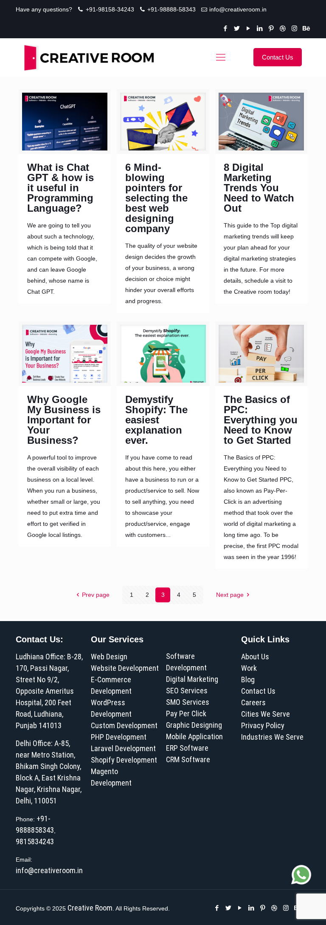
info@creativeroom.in (238, 9)
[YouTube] (248, 28)
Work (249, 668)
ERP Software (187, 747)
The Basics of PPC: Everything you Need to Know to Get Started (261, 420)
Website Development (125, 668)
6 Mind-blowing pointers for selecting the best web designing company (156, 198)
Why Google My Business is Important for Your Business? (64, 420)
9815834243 (35, 841)
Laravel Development (123, 748)
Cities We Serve (265, 713)
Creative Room (89, 907)
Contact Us (258, 691)
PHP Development (118, 736)
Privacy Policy (262, 725)
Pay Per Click (186, 713)
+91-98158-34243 (110, 9)
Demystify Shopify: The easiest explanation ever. (156, 420)
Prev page (96, 594)
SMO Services (187, 702)
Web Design (109, 656)
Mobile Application (194, 736)
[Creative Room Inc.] (89, 57)
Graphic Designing (194, 725)
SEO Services (187, 690)
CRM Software (188, 759)
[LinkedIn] (260, 28)
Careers (253, 702)
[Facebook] (225, 28)
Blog (248, 679)
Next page (230, 594)
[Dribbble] (282, 28)
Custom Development (124, 725)
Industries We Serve (272, 736)
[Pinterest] (271, 28)
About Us (255, 656)
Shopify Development (124, 759)
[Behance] (305, 28)
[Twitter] (237, 28)
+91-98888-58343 (171, 9)
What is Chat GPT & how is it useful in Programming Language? (60, 188)
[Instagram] (294, 28)
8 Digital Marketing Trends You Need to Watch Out (259, 188)
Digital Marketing (192, 679)
